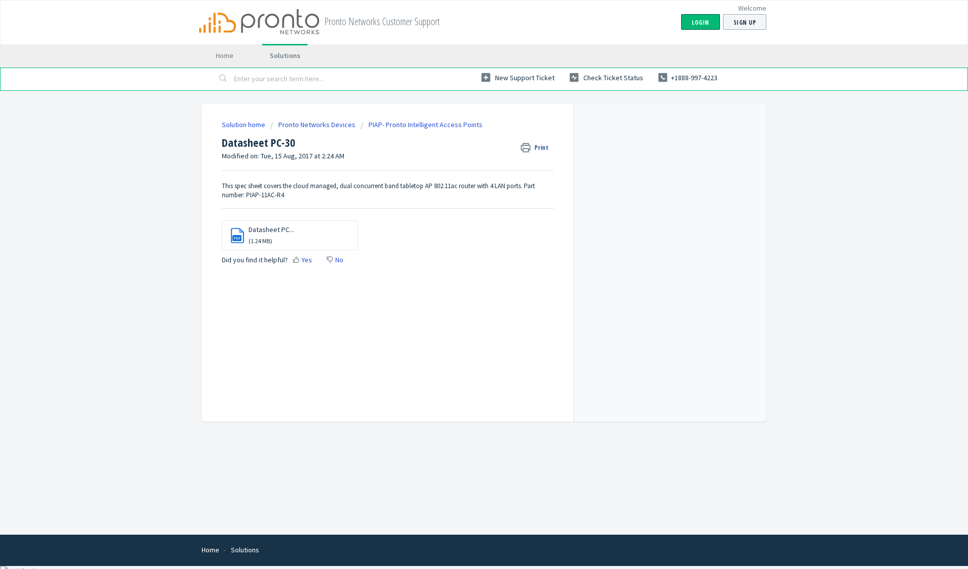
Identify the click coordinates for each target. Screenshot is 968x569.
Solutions (285, 55)
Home (224, 55)
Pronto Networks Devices (316, 124)
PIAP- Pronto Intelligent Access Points (425, 124)
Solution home (244, 124)
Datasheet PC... (271, 229)
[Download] (465, 152)
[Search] (223, 79)
